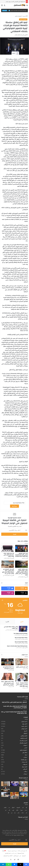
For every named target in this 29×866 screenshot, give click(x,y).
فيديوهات (25, 764)
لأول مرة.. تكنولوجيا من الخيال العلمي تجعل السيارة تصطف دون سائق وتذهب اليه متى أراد (8, 571)
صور (13, 810)
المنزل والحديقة (23, 740)
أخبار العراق (24, 721)
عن (5, 810)
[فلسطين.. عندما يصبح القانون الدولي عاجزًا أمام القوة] (23, 783)
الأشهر (21, 621)
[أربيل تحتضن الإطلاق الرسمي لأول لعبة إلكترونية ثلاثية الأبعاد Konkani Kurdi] (21, 548)
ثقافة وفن (24, 752)
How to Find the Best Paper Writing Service (17, 646)
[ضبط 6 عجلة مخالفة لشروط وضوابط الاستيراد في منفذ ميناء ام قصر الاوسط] (5, 783)
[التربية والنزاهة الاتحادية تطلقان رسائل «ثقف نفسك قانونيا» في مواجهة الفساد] (14, 783)
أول (26, 807)
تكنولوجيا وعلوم (18, 16)
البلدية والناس (24, 735)
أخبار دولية (24, 723)
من (11, 812)
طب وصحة (24, 762)
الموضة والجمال (23, 743)
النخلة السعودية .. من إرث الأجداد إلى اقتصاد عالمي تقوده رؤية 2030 (22, 684)
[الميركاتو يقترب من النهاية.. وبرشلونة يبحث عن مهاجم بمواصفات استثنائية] (14, 789)
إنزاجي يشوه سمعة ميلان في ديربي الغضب (11, 627)
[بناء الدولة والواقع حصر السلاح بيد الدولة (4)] (7, 661)
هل (8, 812)
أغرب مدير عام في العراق (22, 667)
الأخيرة (7, 621)
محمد (22, 812)
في (26, 812)
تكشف (5, 807)
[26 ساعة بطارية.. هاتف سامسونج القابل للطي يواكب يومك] (7, 548)
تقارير (25, 747)
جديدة (26, 810)
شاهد (17, 810)
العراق (13, 807)
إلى (22, 807)
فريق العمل (15, 855)
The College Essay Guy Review (20, 634)
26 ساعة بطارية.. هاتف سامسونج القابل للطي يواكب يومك (9, 554)
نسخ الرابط (14, 506)
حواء (26, 754)
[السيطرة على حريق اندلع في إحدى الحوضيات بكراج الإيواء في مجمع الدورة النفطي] (5, 794)
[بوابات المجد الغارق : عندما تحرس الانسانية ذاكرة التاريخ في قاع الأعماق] (7, 676)
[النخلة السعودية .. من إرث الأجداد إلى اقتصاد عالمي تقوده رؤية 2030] (21, 677)
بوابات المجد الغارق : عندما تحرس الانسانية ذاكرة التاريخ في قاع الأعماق (7, 683)
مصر (18, 812)
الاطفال (25, 733)
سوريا (21, 810)
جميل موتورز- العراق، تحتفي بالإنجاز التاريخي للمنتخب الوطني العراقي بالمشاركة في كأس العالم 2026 (22, 572)
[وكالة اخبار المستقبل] (19, 5)
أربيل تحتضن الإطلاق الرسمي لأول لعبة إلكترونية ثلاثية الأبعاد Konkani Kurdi (21, 554)
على (9, 810)
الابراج (25, 731)
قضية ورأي (24, 766)
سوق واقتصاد (24, 759)
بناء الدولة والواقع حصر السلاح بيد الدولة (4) (8, 668)
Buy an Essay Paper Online (21, 638)
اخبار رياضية (24, 726)
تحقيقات (25, 745)
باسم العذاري (8, 853)
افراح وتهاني (24, 728)
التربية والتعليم (23, 738)
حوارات (25, 757)
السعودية (18, 807)
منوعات (25, 774)
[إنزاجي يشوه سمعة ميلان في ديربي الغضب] (23, 629)
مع (14, 812)
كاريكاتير (25, 769)
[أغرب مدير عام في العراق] (21, 661)
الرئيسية (24, 16)
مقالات (25, 771)
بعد (9, 807)
